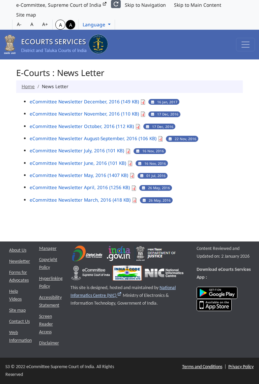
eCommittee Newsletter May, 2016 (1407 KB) (80, 175)
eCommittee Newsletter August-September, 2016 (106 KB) (94, 138)
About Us (17, 250)
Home (28, 86)
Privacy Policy (241, 367)
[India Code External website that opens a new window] (127, 275)
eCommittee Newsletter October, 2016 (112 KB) (82, 126)
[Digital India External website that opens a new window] (87, 255)
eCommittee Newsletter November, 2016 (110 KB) (85, 113)
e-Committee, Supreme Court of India (59, 5)
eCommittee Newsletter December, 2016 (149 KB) (85, 101)
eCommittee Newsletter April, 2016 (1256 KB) (80, 187)
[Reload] (116, 4)
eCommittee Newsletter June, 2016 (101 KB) (78, 163)
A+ (45, 24)
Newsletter (19, 261)
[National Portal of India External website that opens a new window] (119, 255)
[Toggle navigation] (245, 44)
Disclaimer (49, 343)
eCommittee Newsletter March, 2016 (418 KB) (81, 200)
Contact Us (19, 321)
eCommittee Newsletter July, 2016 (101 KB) (77, 150)
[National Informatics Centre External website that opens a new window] (164, 275)
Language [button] (95, 24)
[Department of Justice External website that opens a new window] (156, 255)
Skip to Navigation (145, 5)
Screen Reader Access (46, 324)
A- (19, 24)
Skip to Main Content (197, 5)
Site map (26, 14)
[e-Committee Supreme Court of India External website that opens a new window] (90, 275)
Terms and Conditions (202, 367)
